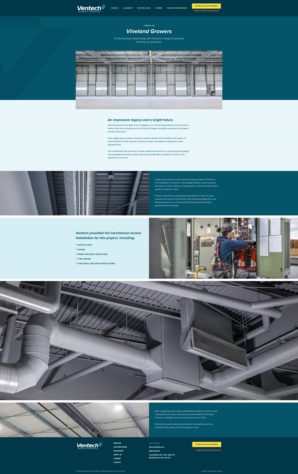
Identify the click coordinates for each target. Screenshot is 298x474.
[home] (91, 8)
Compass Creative (216, 471)
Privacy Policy (120, 471)
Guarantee (128, 8)
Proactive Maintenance (177, 8)
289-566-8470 (154, 451)
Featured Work (144, 8)
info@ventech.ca (156, 447)
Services (115, 8)
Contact (117, 462)
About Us (117, 455)
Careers (158, 8)
